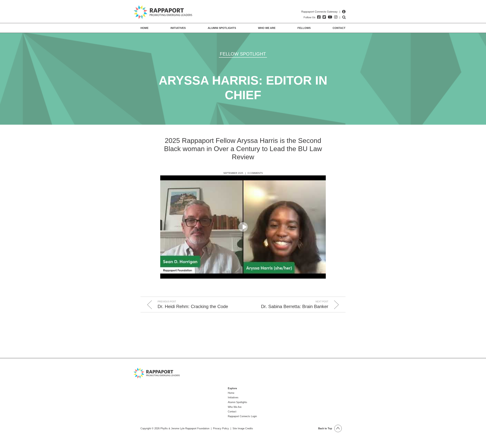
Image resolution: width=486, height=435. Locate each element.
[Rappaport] (163, 12)
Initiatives (178, 27)
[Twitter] (324, 17)
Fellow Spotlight (243, 53)
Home (144, 27)
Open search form (344, 17)
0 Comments (255, 173)
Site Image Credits (243, 428)
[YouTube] (330, 17)
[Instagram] (336, 17)
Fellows (304, 27)
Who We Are (266, 27)
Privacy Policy (221, 428)
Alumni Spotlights (222, 27)
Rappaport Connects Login (242, 416)
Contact (339, 27)
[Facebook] (319, 17)
